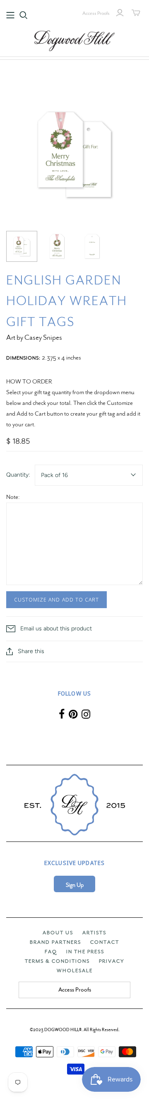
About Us (58, 932)
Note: (13, 497)
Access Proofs (96, 13)
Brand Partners (55, 942)
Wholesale (75, 970)
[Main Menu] (10, 15)
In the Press (85, 951)
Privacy (111, 961)
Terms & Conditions (57, 961)
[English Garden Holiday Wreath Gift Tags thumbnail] (21, 246)
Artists (94, 932)
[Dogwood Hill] (74, 39)
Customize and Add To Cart (56, 599)
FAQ (51, 951)
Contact (104, 942)
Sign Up (75, 885)
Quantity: (18, 474)
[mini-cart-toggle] (136, 12)
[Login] (119, 12)
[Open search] (23, 15)
